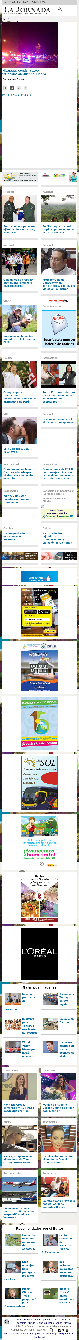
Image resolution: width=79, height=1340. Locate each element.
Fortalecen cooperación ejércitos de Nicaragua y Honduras (19, 229)
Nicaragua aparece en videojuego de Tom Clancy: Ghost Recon (17, 1159)
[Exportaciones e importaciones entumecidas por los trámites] (20, 559)
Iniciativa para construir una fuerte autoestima (29, 1025)
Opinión (46, 1319)
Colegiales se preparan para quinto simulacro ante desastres (18, 282)
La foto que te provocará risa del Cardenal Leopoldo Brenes (59, 1203)
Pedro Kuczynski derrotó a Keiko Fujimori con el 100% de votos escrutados (59, 397)
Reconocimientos (45, 1333)
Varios (59, 1323)
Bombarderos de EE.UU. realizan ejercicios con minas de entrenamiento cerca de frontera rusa (58, 474)
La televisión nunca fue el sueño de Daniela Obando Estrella (58, 1159)
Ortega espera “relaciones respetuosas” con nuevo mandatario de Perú (19, 397)
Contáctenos (28, 1333)
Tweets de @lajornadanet (17, 94)
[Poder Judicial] (39, 867)
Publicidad (39, 1337)
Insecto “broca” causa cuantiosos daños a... (66, 1295)
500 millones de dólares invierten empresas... (66, 1268)
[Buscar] (60, 9)
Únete (59, 1333)
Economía (21, 1323)
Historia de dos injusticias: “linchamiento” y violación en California (57, 538)
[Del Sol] (39, 749)
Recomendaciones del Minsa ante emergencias (58, 420)
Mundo (31, 1323)
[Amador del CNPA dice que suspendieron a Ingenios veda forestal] (59, 181)
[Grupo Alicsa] (20, 181)
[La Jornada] (27, 14)
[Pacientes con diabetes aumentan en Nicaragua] (59, 559)
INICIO (19, 1319)
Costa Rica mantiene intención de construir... (29, 1242)
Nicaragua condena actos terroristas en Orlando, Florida (24, 72)
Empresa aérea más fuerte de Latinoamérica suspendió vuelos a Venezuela (19, 1213)
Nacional (65, 1319)
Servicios (69, 1333)
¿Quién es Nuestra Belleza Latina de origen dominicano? (58, 1107)
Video (37, 1319)
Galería (55, 1319)
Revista (28, 1319)
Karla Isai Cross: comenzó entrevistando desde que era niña (18, 1107)
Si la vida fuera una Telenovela (16, 450)
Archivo (68, 1323)
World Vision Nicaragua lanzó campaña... (29, 1049)
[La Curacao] (39, 636)
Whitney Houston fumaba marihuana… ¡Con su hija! (16, 498)
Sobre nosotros (12, 1333)
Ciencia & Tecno (45, 1323)
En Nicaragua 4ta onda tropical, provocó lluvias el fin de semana (58, 229)
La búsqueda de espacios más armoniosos (14, 536)
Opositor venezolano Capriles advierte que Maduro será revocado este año (18, 474)
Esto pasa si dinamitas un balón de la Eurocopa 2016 (19, 339)
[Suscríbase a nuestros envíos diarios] (59, 347)
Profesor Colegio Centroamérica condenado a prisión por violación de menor (59, 284)
